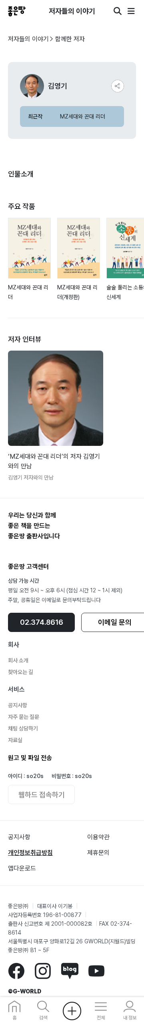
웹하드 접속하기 (41, 794)
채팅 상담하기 (23, 728)
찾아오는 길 (20, 672)
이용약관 (98, 837)
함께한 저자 (70, 39)
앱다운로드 (22, 868)
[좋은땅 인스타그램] (42, 970)
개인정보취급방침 (30, 853)
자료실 (15, 740)
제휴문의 (98, 853)
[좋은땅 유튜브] (96, 970)
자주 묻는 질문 (23, 717)
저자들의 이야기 (28, 39)
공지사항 (17, 705)
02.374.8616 (41, 622)
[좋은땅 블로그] (69, 970)
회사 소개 (18, 660)
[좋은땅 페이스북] (16, 970)
